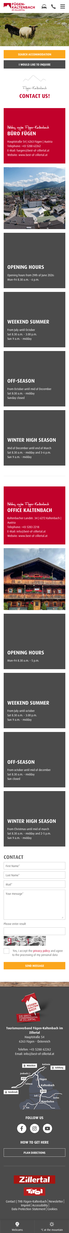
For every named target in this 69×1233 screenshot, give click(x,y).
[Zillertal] (34, 1179)
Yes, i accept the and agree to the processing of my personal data (37, 952)
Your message (15, 893)
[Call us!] (53, 6)
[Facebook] (21, 1128)
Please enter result (15, 923)
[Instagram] (34, 1128)
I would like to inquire (34, 64)
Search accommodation (34, 54)
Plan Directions (34, 1152)
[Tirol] (34, 1191)
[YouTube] (47, 1128)
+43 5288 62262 (40, 1049)
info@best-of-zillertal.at (39, 1053)
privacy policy (41, 950)
